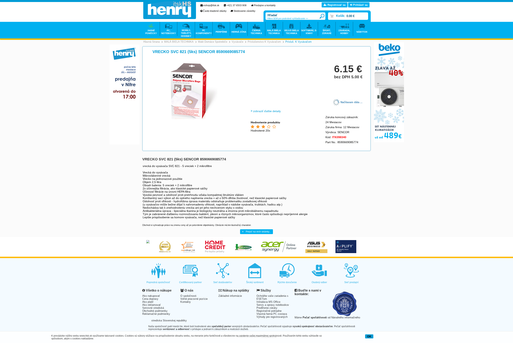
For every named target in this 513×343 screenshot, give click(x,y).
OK (369, 336)
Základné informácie (230, 295)
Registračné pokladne (269, 310)
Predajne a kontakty (265, 5)
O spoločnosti (188, 295)
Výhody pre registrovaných (272, 316)
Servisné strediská (153, 307)
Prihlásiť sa (360, 4)
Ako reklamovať (151, 304)
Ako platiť (147, 301)
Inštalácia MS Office (268, 301)
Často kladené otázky (214, 11)
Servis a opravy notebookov (272, 304)
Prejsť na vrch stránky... (258, 231)
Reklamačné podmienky (156, 313)
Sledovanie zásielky (244, 11)
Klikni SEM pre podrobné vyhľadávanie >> (288, 18)
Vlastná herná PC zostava (271, 313)
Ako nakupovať (151, 295)
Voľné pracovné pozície (194, 298)
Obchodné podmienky (155, 310)
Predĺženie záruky (266, 307)
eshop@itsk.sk (211, 5)
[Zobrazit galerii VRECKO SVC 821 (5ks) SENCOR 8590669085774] (194, 118)
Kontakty (185, 301)
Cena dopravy (150, 298)
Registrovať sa (336, 4)
